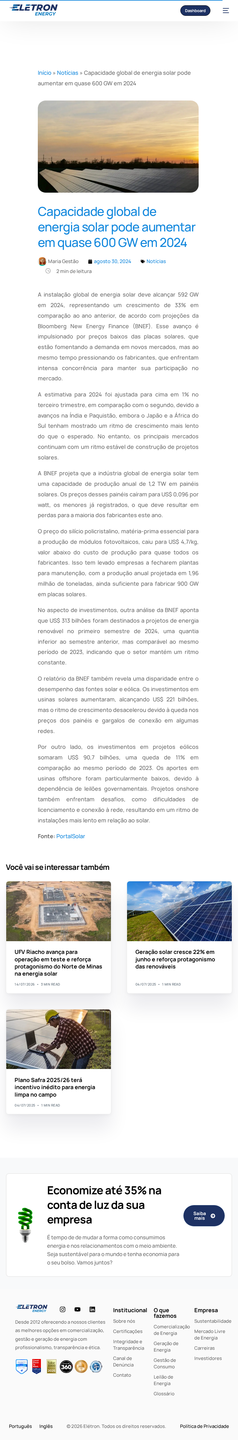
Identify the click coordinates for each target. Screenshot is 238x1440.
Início (44, 72)
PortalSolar (70, 836)
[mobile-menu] (223, 10)
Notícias (67, 72)
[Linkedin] (92, 1309)
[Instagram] (63, 1309)
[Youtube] (77, 1309)
